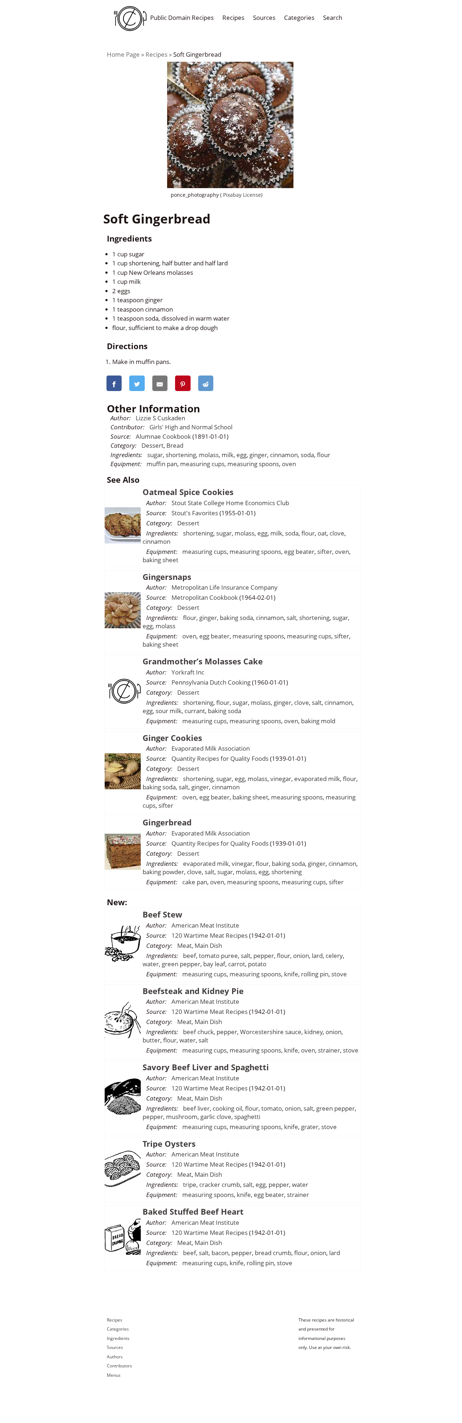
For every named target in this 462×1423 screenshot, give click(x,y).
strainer (329, 1050)
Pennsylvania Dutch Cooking (210, 682)
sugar (155, 455)
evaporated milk (317, 779)
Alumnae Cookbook (163, 436)
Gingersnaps (167, 576)
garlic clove (215, 1116)
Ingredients (118, 1338)
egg (241, 455)
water (151, 964)
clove (337, 533)
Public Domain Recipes (182, 17)
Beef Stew (162, 914)
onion (301, 955)
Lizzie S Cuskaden (160, 418)
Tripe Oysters (169, 1143)
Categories (299, 17)
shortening (181, 455)
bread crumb (273, 1253)
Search (332, 17)
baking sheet (160, 560)
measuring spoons (253, 464)
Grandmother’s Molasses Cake (203, 661)
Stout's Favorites (194, 513)
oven (289, 464)
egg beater (299, 551)
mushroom (181, 1116)
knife (291, 974)
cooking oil (227, 1108)
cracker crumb (219, 1184)
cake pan (194, 882)
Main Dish (208, 945)
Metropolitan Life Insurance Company (224, 587)
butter (151, 1040)
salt (291, 617)
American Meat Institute (205, 925)
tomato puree (218, 955)
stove (339, 974)
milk (228, 455)
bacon (220, 1253)
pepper (263, 955)
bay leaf (214, 964)
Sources (264, 17)
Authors (115, 1357)
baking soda (236, 617)
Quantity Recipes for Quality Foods (220, 758)
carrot (236, 964)
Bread (174, 445)
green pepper (181, 964)
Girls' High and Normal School (190, 427)
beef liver (196, 1108)
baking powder (163, 872)
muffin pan (162, 464)
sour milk (169, 711)
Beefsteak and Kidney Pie (193, 990)
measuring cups (202, 464)
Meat (184, 945)
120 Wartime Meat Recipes (209, 935)
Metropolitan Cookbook (204, 597)
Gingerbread (167, 822)
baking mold (318, 721)
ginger (258, 455)
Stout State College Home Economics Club (230, 503)
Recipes (233, 17)
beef (189, 955)
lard (317, 955)
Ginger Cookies (172, 737)
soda (307, 455)
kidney (313, 1032)
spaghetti (247, 1116)
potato (257, 964)
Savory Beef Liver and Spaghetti (206, 1067)
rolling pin (314, 974)
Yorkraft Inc (187, 672)
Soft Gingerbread (197, 54)
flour (323, 455)
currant (194, 711)
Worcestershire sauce (270, 1032)
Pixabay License (241, 194)
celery (334, 955)
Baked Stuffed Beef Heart (193, 1211)
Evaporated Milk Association (210, 748)
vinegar (280, 779)
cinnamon (284, 455)
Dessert (152, 445)
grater (309, 1127)
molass (209, 455)
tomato (271, 1108)
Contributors (119, 1366)
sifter (324, 551)
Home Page (123, 54)
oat (322, 533)
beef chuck (198, 1032)
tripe (189, 1184)
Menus (114, 1375)
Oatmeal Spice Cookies (188, 491)
